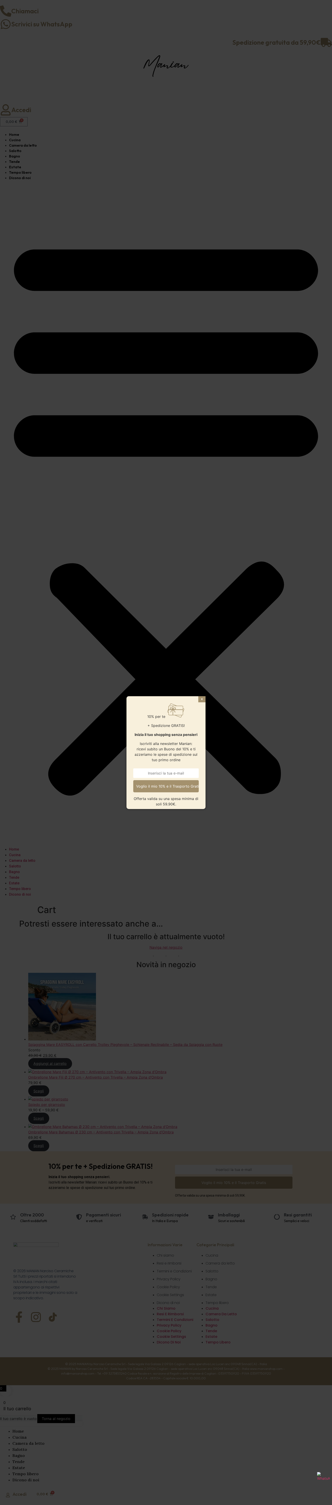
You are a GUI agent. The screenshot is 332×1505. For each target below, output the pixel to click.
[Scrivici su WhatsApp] (323, 1478)
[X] (202, 699)
